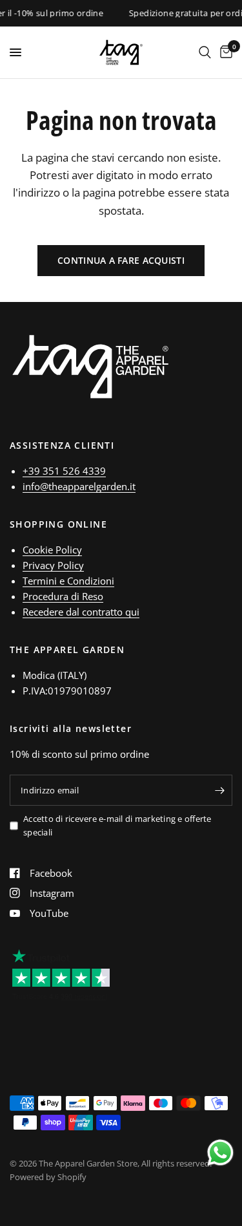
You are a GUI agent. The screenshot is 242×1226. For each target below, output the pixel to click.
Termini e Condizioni (68, 580)
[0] (224, 52)
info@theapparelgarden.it (79, 486)
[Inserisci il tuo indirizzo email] (219, 790)
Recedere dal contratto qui (81, 611)
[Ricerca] (205, 52)
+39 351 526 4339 (64, 470)
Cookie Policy (52, 549)
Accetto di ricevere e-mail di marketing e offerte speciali (117, 825)
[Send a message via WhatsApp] (220, 1152)
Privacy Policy (53, 565)
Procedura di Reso (63, 596)
